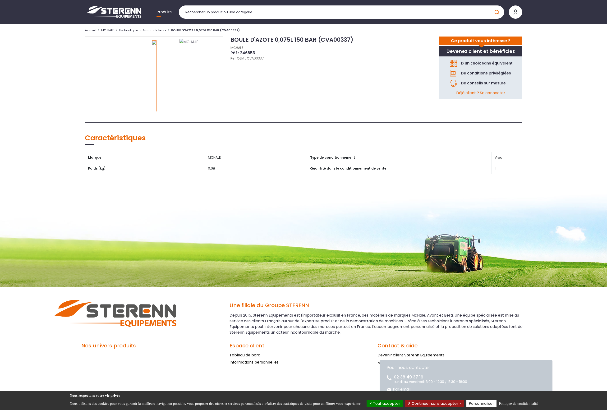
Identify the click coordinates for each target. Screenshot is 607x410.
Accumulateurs (154, 30)
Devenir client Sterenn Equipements (411, 355)
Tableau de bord (245, 355)
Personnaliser (481, 403)
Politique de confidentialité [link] (518, 403)
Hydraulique (128, 30)
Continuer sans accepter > (436, 403)
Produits (164, 12)
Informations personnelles (254, 362)
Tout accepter (386, 403)
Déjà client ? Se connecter (480, 93)
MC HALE (107, 30)
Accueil (90, 30)
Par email (401, 389)
